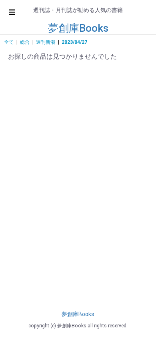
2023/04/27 (74, 42)
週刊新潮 (45, 42)
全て (9, 42)
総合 (25, 42)
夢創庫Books (78, 28)
